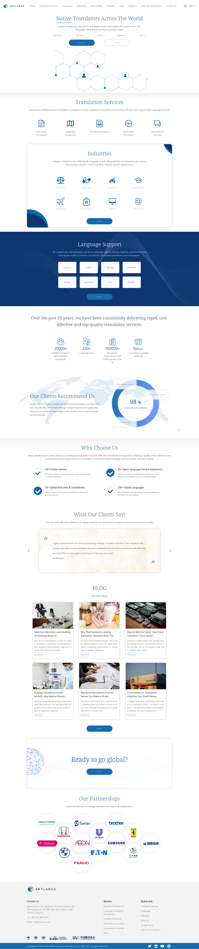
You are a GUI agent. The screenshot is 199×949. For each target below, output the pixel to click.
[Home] (13, 6)
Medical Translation (86, 187)
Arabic (89, 267)
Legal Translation (60, 187)
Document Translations (114, 906)
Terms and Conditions (151, 929)
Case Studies (96, 6)
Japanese (88, 282)
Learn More (99, 221)
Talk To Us (117, 42)
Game (143, 35)
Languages (67, 6)
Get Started (82, 42)
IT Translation (112, 209)
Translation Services (48, 6)
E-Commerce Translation (86, 209)
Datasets (111, 6)
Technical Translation (138, 209)
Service (108, 901)
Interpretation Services (114, 928)
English (131, 282)
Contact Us (171, 6)
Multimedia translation (114, 923)
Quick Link (146, 901)
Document (58, 35)
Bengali (110, 267)
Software (122, 35)
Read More (38, 654)
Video (101, 35)
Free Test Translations (151, 6)
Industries (81, 6)
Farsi (110, 282)
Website (81, 35)
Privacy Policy (147, 925)
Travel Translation (60, 209)
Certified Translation (99, 131)
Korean (67, 282)
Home (32, 6)
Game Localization (112, 187)
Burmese (131, 267)
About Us (132, 6)
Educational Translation (138, 187)
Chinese (67, 267)
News (121, 6)
